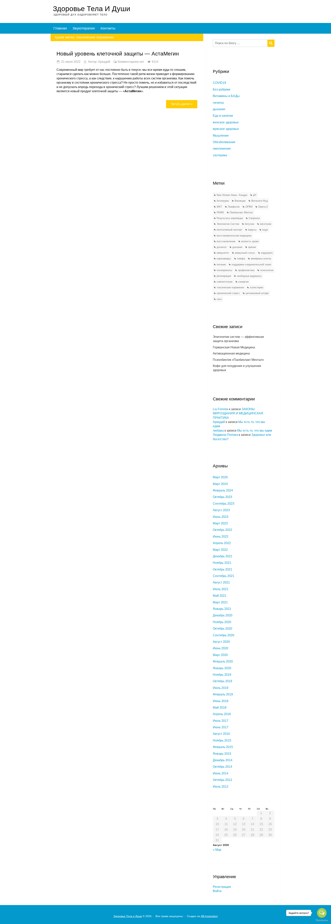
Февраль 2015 (223, 747)
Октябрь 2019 (222, 681)
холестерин (256, 287)
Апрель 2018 (222, 714)
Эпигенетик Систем (228, 223)
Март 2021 (220, 602)
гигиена (218, 102)
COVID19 (219, 82)
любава (218, 430)
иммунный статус (245, 252)
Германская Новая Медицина (234, 347)
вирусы (252, 229)
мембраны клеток (261, 258)
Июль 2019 (220, 687)
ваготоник (265, 223)
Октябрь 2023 (222, 497)
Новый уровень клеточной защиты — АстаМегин (118, 54)
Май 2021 (219, 595)
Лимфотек (234, 206)
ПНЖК (220, 212)
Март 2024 (220, 484)
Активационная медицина (231, 353)
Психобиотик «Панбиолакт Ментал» (238, 359)
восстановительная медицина (234, 235)
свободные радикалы (249, 276)
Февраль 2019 (223, 694)
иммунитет (223, 252)
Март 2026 (220, 477)
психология (266, 270)
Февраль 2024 (223, 490)
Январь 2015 (222, 753)
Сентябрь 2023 (223, 503)
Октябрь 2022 (222, 529)
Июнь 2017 (220, 727)
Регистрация (222, 886)
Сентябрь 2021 (223, 576)
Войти (217, 891)
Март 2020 (220, 655)
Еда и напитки (223, 115)
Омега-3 (263, 206)
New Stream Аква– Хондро (232, 195)
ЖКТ (219, 206)
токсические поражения (230, 287)
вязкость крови (250, 241)
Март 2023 (220, 523)
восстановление (226, 241)
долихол (222, 247)
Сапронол (254, 218)
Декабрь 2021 (222, 556)
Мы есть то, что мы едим (254, 430)
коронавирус (224, 258)
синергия (243, 281)
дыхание (219, 109)
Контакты (108, 28)
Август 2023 (221, 510)
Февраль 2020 (223, 661)
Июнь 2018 (220, 701)
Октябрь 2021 (222, 569)
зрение (252, 247)
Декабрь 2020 (222, 615)
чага (219, 299)
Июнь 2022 (220, 536)
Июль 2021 (220, 589)
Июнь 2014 (220, 773)
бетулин (249, 223)
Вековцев (240, 200)
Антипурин (223, 200)
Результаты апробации (230, 218)
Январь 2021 (222, 608)
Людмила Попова (225, 434)
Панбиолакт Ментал (241, 212)
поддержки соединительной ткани (251, 264)
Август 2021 (221, 582)
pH (254, 195)
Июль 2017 (220, 720)
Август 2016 (221, 733)
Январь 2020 (222, 668)
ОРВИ (248, 206)
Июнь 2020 (220, 648)
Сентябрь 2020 (223, 635)
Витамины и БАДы (226, 96)
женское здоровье (226, 122)
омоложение (222, 148)
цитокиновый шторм (257, 293)
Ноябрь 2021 (222, 562)
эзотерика (220, 155)
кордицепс (267, 252)
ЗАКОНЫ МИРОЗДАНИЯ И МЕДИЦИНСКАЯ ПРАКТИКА (238, 413)
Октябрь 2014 (222, 766)
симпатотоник (225, 281)
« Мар (217, 849)
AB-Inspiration (209, 916)
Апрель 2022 (222, 543)
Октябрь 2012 (222, 779)
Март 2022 (220, 549)
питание (221, 264)
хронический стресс (228, 293)
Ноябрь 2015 (222, 740)
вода (265, 229)
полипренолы (224, 270)
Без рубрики (221, 89)
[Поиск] (270, 43)
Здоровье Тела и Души (91, 9)
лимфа (241, 258)
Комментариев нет (131, 61)
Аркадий (219, 422)
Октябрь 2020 (222, 628)
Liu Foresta (220, 409)
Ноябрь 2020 (222, 622)
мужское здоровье (226, 128)
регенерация (224, 276)
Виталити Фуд (259, 200)
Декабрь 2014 (222, 760)
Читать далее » (182, 104)
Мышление (221, 135)
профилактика (246, 270)
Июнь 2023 (220, 516)
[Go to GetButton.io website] (322, 920)
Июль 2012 (220, 786)
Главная (60, 28)
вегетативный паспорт (229, 229)
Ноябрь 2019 (222, 674)
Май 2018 (219, 707)
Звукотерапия (84, 28)
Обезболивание (224, 142)
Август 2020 (221, 641)
